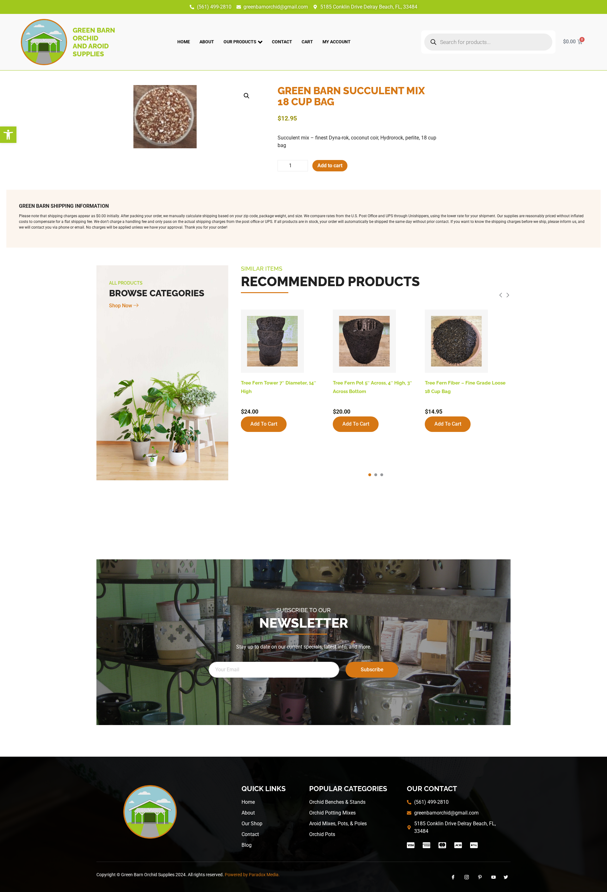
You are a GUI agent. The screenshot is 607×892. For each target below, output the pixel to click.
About (206, 41)
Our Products (240, 41)
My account (336, 41)
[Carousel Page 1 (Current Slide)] (369, 474)
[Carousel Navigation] (376, 296)
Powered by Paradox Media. (252, 874)
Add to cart (329, 166)
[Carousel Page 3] (381, 474)
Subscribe (372, 670)
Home (183, 41)
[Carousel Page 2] (375, 474)
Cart (307, 41)
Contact (282, 41)
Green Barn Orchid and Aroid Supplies (94, 42)
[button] (8, 134)
